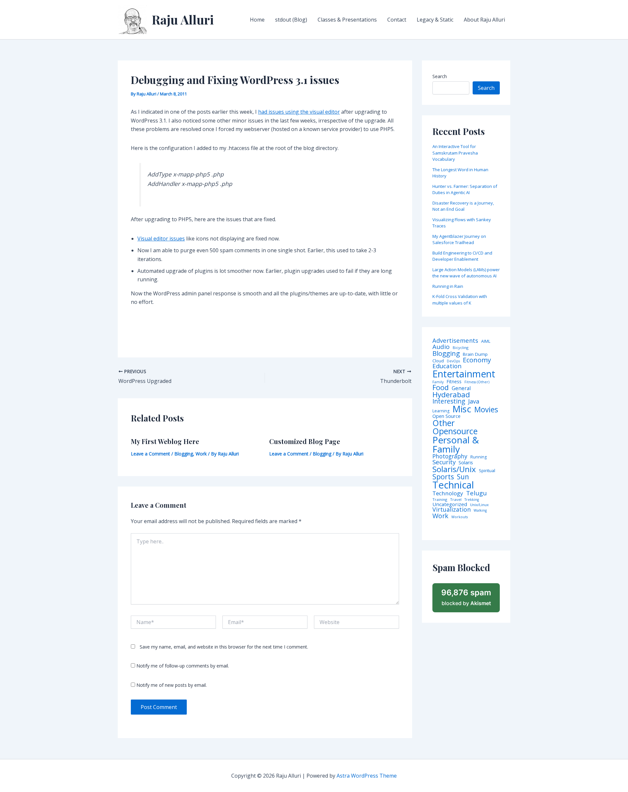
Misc (461, 409)
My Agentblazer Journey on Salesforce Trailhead (459, 239)
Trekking (471, 500)
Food (440, 387)
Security (444, 462)
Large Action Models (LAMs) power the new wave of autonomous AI (466, 273)
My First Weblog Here (165, 441)
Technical (453, 485)
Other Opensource (455, 427)
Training (439, 500)
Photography (449, 456)
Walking (480, 510)
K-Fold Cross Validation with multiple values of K (459, 299)
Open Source (446, 416)
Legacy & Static (435, 19)
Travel (456, 500)
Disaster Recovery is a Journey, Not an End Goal (463, 206)
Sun (463, 476)
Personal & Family (455, 444)
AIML (485, 341)
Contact (396, 19)
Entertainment (463, 374)
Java (473, 401)
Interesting (448, 401)
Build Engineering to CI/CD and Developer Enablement (462, 256)
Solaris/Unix (454, 469)
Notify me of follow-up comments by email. (182, 666)
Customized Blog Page (304, 441)
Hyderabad (451, 394)
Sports (443, 476)
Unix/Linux (479, 505)
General (461, 388)
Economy (477, 359)
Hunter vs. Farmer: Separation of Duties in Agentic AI (464, 189)
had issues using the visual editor (299, 111)
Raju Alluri (183, 19)
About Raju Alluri (484, 19)
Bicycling (460, 348)
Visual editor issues (161, 238)
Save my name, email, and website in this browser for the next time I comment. (224, 647)
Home (257, 19)
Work (201, 454)
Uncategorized (449, 504)
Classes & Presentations (347, 19)
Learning (440, 411)
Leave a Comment (150, 454)
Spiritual (487, 471)
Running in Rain (447, 286)
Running (478, 457)
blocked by (466, 597)
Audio (441, 347)
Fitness (454, 381)
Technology (447, 493)
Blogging (183, 454)
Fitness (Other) (476, 382)
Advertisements (455, 340)
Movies (486, 410)
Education (447, 366)
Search (439, 76)
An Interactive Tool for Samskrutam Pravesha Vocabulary (455, 152)
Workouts (459, 517)
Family (438, 382)
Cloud (438, 361)
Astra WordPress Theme (367, 775)
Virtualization (451, 510)
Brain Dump (475, 354)
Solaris (466, 462)
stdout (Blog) (291, 19)
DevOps (453, 361)
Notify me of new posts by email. (171, 685)
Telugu (476, 493)
